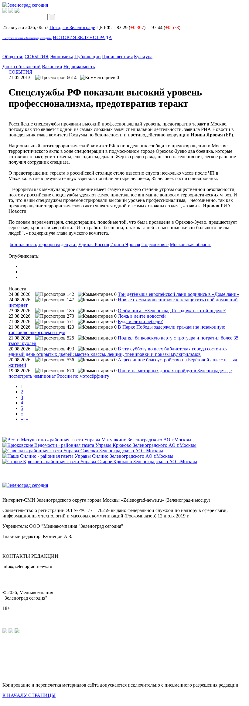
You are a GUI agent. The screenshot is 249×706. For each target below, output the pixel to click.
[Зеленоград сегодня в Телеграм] (11, 11)
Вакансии (52, 66)
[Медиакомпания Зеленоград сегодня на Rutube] (4, 11)
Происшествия (117, 56)
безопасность (23, 244)
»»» (24, 419)
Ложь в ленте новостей (142, 316)
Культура (143, 56)
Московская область (190, 244)
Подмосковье (155, 244)
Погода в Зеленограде (72, 27)
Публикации (87, 56)
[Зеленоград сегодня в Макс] (21, 11)
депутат (69, 244)
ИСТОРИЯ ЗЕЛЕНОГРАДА (82, 37)
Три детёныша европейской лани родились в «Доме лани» (178, 294)
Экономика (61, 56)
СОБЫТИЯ (37, 56)
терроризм (49, 244)
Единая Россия (93, 244)
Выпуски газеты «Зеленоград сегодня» (27, 38)
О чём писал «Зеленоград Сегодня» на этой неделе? (172, 310)
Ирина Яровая (125, 244)
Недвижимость (79, 66)
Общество (12, 56)
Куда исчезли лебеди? (140, 321)
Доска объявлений (21, 66)
